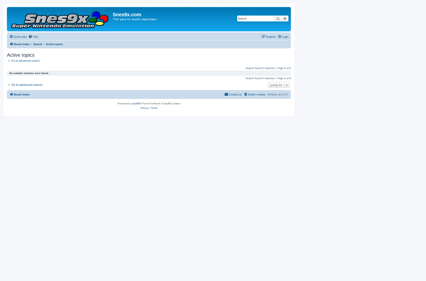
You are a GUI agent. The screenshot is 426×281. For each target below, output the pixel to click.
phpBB (136, 103)
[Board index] (60, 19)
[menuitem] (33, 37)
